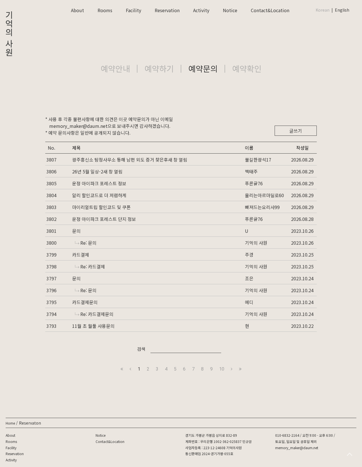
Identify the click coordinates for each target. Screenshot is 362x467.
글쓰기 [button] (295, 130)
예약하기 (159, 68)
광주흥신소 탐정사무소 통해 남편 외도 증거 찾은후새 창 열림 (129, 159)
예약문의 (203, 68)
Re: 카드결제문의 (96, 314)
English (342, 10)
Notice (230, 10)
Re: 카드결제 (92, 266)
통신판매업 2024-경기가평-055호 (209, 453)
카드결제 (80, 254)
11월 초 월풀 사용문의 (93, 326)
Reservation (167, 10)
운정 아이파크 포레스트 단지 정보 (104, 219)
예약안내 (115, 68)
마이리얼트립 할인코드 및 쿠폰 (101, 207)
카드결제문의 (85, 302)
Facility (133, 10)
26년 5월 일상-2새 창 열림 (97, 171)
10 (221, 369)
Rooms (105, 10)
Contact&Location (270, 10)
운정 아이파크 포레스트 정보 (99, 183)
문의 (76, 231)
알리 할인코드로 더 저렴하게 (99, 195)
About (77, 10)
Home (10, 423)
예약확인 (247, 68)
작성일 (302, 147)
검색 (141, 349)
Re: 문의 (88, 243)
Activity (201, 10)
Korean (322, 10)
